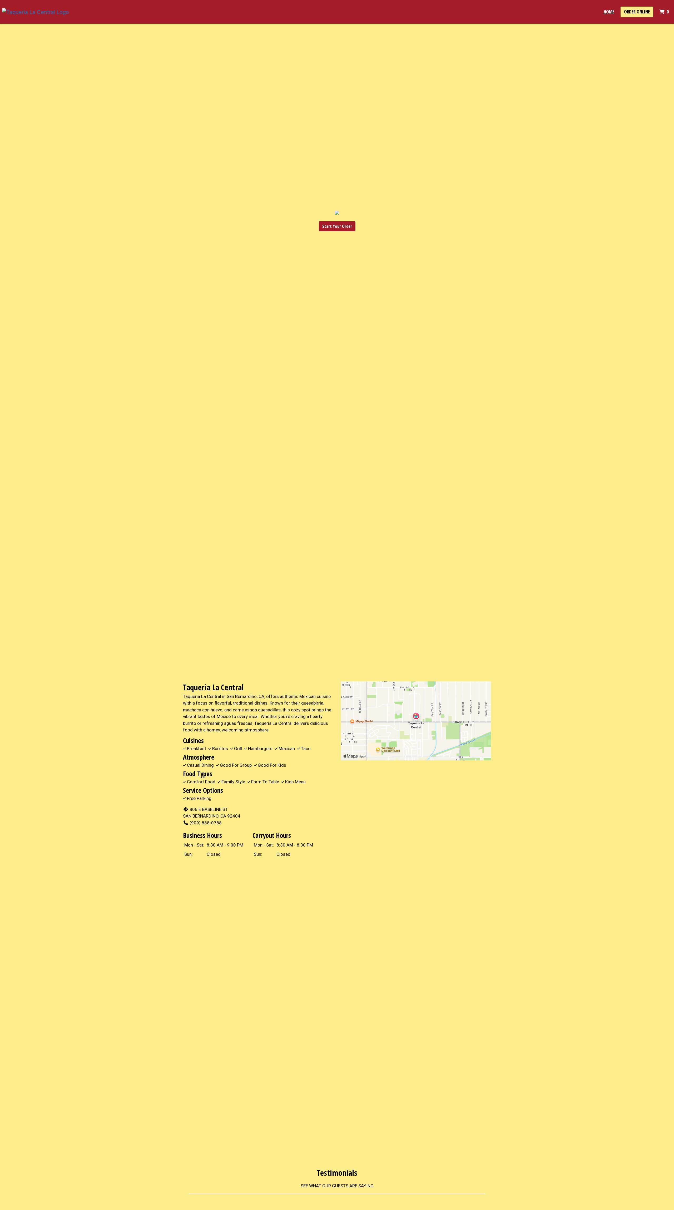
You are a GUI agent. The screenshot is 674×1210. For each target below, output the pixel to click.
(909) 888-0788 (206, 822)
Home (609, 12)
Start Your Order (337, 226)
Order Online (637, 12)
